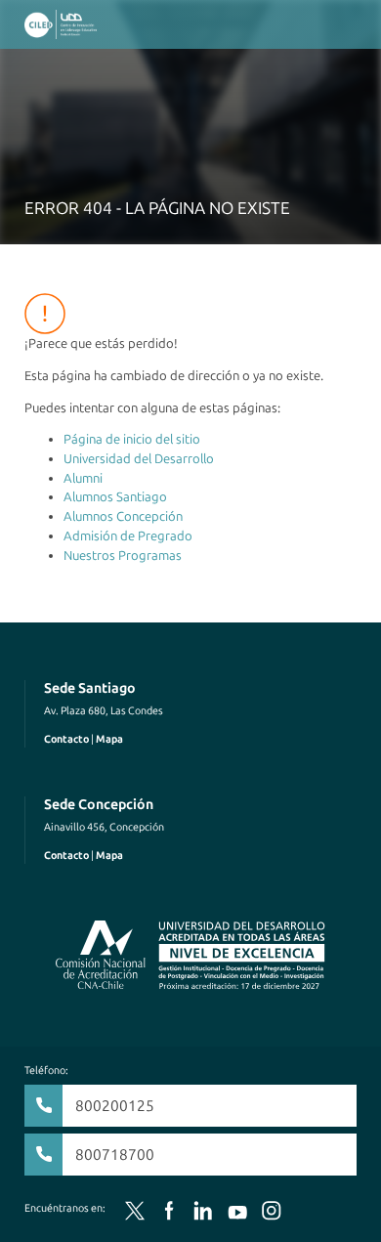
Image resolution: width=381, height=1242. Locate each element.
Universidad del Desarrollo (139, 458)
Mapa (109, 739)
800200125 (114, 1105)
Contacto (66, 739)
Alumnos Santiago (115, 497)
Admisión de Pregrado (128, 536)
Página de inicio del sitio (132, 439)
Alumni (83, 478)
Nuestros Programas (123, 555)
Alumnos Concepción (123, 516)
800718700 (114, 1154)
